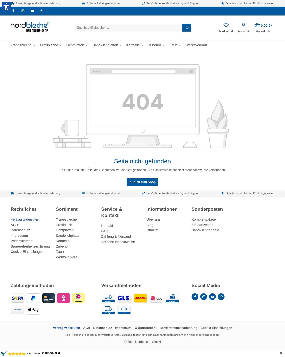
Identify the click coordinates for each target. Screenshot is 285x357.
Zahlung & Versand (116, 236)
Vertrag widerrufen (25, 219)
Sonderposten (207, 209)
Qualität (152, 230)
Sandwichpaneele (205, 230)
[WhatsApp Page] (42, 11)
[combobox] (128, 28)
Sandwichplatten (68, 235)
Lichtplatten (65, 230)
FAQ (104, 231)
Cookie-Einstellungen (27, 252)
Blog (149, 225)
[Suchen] (186, 28)
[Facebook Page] (13, 11)
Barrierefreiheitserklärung (30, 246)
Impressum (19, 235)
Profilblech (64, 225)
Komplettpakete (204, 219)
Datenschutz (20, 230)
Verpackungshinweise (118, 242)
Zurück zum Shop (143, 182)
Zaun (60, 252)
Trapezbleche (66, 219)
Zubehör (62, 246)
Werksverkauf (66, 257)
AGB (14, 225)
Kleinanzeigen (202, 225)
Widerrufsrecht (22, 241)
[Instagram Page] (23, 11)
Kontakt (107, 226)
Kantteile (62, 241)
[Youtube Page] (32, 11)
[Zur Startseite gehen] (30, 27)
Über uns (153, 219)
